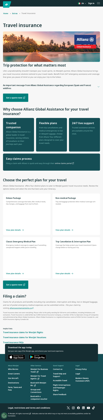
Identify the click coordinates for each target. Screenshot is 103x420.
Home (5, 13)
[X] (68, 407)
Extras (14, 13)
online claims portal (63, 163)
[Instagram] (73, 407)
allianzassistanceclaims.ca (21, 308)
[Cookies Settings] (4, 415)
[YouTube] (88, 407)
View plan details (13, 230)
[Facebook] (78, 407)
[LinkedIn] (83, 407)
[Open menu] (98, 3)
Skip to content (2, 4)
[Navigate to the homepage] (7, 4)
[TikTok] (93, 407)
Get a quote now (14, 97)
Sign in (91, 3)
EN (83, 3)
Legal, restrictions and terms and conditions (29, 407)
